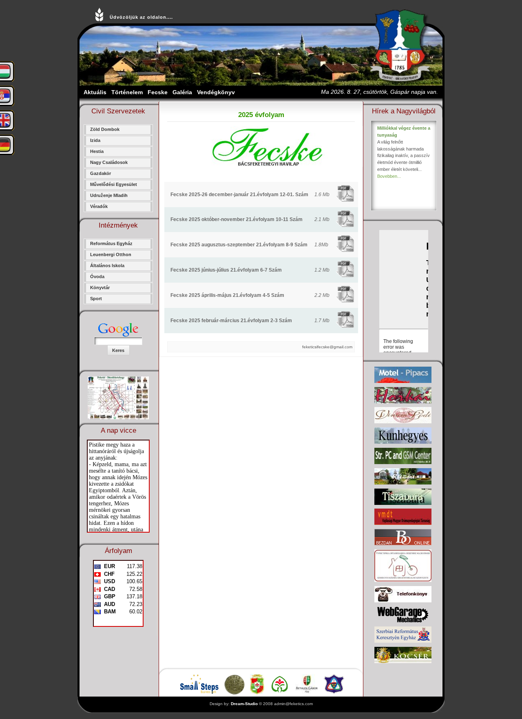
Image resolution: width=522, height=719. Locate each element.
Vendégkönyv (216, 92)
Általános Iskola (107, 265)
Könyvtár (100, 287)
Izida (95, 140)
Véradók (99, 206)
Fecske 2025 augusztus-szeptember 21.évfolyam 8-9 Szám (238, 245)
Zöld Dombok (104, 129)
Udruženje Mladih (109, 195)
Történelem (127, 92)
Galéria (182, 92)
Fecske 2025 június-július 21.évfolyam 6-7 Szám (226, 270)
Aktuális (95, 92)
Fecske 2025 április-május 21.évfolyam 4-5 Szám (227, 295)
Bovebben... (389, 176)
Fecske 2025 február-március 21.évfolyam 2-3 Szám (231, 320)
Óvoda (97, 276)
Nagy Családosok (109, 162)
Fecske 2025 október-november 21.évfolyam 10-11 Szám (236, 219)
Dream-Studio (244, 703)
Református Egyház (111, 243)
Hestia (97, 151)
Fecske (158, 92)
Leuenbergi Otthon (110, 254)
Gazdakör (100, 173)
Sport (96, 298)
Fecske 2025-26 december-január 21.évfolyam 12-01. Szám (239, 194)
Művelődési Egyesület (113, 184)
